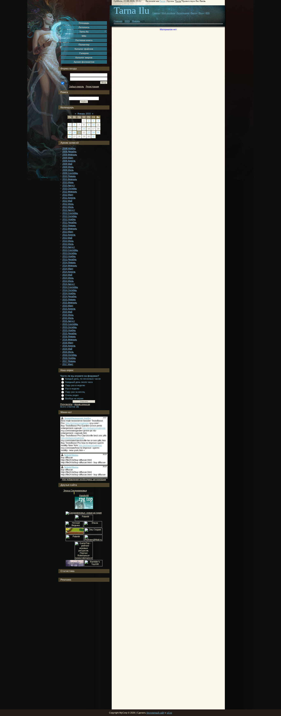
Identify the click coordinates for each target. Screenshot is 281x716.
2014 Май (67, 275)
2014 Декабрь (69, 296)
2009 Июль (68, 170)
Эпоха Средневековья (75, 490)
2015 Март (67, 305)
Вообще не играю (74, 398)
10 (93, 125)
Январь (136, 21)
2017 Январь (69, 361)
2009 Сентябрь (70, 173)
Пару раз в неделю (75, 385)
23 (88, 132)
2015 (127, 21)
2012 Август (68, 210)
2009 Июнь (68, 167)
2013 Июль (68, 244)
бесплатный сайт (155, 712)
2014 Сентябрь (70, 287)
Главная (156, 13)
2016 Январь (69, 336)
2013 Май (67, 238)
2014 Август (68, 284)
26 (70, 136)
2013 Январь (69, 225)
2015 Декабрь (69, 333)
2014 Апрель (68, 271)
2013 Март (67, 231)
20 (74, 132)
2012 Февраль (69, 191)
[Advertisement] (76, 645)
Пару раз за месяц (75, 392)
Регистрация (92, 86)
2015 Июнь (68, 315)
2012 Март (67, 194)
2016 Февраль (69, 339)
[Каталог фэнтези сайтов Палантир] (84, 520)
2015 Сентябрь (70, 324)
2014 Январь (69, 262)
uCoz (169, 712)
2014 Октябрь (69, 290)
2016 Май (67, 349)
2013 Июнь (68, 241)
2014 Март (67, 268)
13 (74, 128)
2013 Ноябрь (69, 256)
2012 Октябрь (69, 216)
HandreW (84, 495)
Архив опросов (82, 404)
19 (70, 132)
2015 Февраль (69, 302)
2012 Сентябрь (70, 213)
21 (79, 132)
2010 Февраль (69, 179)
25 (98, 132)
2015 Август (68, 321)
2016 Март (67, 342)
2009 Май (67, 164)
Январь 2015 (84, 113)
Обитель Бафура (84, 493)
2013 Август (68, 247)
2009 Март (67, 157)
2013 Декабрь (69, 259)
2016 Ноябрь (69, 358)
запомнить (70, 83)
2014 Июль (68, 281)
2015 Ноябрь (69, 330)
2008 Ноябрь (69, 148)
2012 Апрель (68, 197)
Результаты (66, 404)
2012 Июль (68, 207)
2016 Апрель (68, 345)
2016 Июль (68, 352)
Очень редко (72, 395)
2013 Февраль (69, 228)
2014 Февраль (69, 265)
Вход (201, 13)
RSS (208, 13)
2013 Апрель (68, 234)
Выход (194, 13)
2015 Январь (69, 299)
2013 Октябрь (69, 253)
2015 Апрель (68, 308)
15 (84, 128)
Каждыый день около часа (79, 382)
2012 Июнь (68, 204)
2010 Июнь (68, 182)
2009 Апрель (68, 160)
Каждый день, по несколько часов (83, 379)
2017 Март (67, 364)
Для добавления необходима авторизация (84, 479)
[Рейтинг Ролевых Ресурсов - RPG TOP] (84, 508)
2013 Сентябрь (70, 250)
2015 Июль (68, 318)
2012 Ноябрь (69, 219)
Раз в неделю (72, 388)
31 (93, 136)
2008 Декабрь (69, 151)
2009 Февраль (69, 154)
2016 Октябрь (69, 355)
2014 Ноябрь (69, 293)
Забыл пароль (76, 86)
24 (93, 132)
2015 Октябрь (69, 327)
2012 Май (67, 201)
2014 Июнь (68, 278)
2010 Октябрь (69, 188)
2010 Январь (69, 176)
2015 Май (67, 312)
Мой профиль (168, 13)
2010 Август (68, 185)
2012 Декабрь (69, 222)
